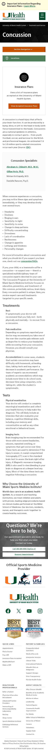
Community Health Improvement (33, 710)
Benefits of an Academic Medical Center (35, 694)
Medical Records (32, 654)
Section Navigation (22, 49)
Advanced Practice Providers (9, 702)
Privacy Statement (33, 741)
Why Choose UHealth (33, 689)
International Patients (34, 664)
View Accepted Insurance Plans (24, 106)
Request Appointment (24, 554)
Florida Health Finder (33, 680)
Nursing (5, 714)
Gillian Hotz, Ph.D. (15, 172)
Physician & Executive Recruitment (10, 696)
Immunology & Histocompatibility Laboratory (9, 709)
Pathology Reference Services (10, 726)
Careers (29, 724)
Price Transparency (33, 676)
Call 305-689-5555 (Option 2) (24, 549)
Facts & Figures (31, 705)
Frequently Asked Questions (32, 649)
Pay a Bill (6, 655)
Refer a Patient (8, 692)
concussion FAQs (29, 261)
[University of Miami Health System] (14, 16)
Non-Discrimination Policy (28, 743)
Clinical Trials (31, 661)
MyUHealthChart (9, 662)
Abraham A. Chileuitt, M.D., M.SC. (23, 167)
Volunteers (30, 727)
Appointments (8, 648)
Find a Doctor (8, 652)
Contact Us (30, 734)
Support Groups (32, 673)
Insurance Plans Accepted (12, 658)
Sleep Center (7, 718)
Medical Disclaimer (10, 741)
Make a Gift (7, 665)
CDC (28, 148)
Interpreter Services (33, 657)
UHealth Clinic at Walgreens (32, 669)
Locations (14, 58)
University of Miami (33, 721)
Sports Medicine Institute (12, 721)
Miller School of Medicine (35, 717)
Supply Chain (31, 731)
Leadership (30, 702)
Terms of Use (22, 741)
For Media (30, 714)
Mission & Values (32, 698)
